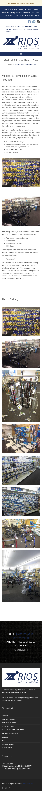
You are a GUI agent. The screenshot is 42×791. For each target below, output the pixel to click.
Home (10, 64)
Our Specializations (9, 723)
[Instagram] (33, 21)
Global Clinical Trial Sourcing (13, 730)
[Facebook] (29, 21)
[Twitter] (38, 21)
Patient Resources (8, 719)
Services (5, 715)
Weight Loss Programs (10, 733)
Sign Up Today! (32, 29)
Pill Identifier (27, 26)
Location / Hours (19, 29)
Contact (5, 737)
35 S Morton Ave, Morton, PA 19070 (17, 9)
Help (18, 26)
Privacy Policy (7, 748)
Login (8, 32)
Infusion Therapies (8, 726)
